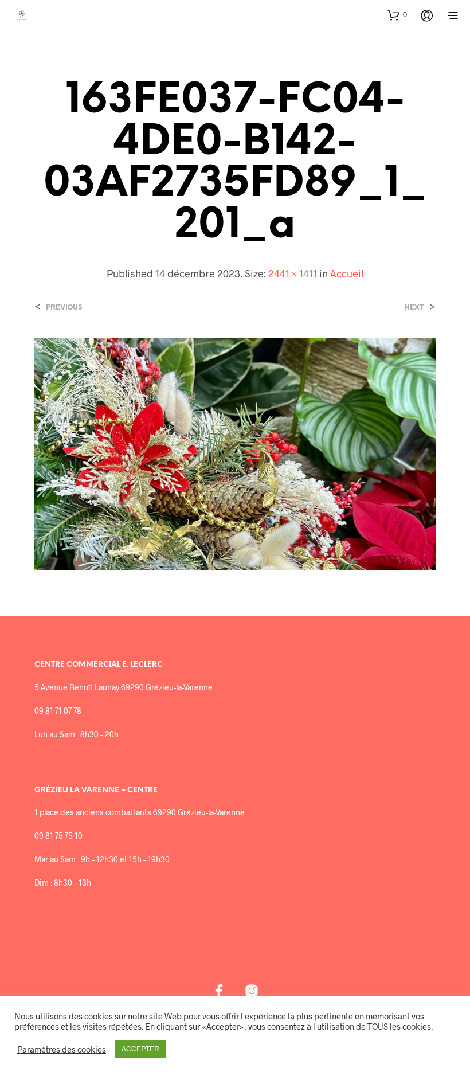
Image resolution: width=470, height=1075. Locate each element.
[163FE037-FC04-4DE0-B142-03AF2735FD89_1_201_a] (235, 452)
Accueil (346, 273)
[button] (397, 15)
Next (414, 307)
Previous (64, 307)
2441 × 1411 (292, 273)
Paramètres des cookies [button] (61, 1049)
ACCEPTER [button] (140, 1048)
